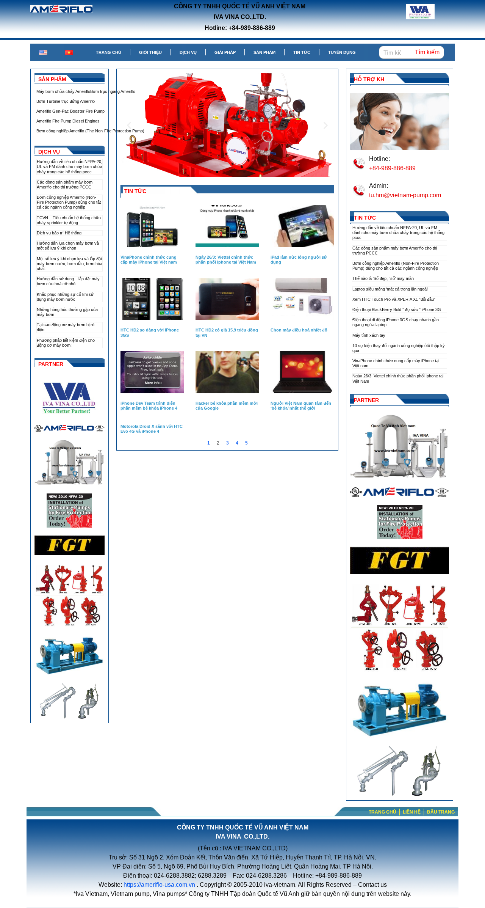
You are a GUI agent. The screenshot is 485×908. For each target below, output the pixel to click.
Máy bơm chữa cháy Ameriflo (63, 91)
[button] (210, 172)
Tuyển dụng (342, 52)
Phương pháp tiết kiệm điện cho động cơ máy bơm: (66, 342)
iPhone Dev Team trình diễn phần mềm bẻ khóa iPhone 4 (148, 405)
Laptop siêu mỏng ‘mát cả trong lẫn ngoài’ (390, 289)
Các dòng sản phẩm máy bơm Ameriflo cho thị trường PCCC (64, 184)
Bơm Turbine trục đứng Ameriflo (65, 101)
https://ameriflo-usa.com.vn (159, 884)
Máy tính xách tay (368, 335)
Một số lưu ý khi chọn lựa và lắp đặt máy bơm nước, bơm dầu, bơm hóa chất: (69, 263)
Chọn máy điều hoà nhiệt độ (299, 330)
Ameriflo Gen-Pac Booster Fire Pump (70, 111)
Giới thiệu (150, 52)
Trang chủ (108, 52)
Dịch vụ (188, 52)
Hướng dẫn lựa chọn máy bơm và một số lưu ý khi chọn (68, 245)
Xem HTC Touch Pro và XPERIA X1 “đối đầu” (393, 299)
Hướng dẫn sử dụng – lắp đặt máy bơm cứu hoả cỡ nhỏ (68, 281)
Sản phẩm (264, 52)
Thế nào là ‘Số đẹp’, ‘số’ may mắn (383, 278)
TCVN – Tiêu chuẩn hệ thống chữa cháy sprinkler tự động (69, 220)
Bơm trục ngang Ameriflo (112, 91)
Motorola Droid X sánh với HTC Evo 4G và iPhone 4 (151, 429)
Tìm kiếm (427, 52)
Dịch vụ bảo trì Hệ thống (59, 233)
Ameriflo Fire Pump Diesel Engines (68, 121)
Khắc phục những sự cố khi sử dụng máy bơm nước (65, 297)
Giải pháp (225, 52)
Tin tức (301, 52)
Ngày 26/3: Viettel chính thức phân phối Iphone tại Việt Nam (226, 259)
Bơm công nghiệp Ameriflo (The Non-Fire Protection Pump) (90, 131)
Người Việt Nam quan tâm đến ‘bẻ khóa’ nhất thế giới (301, 405)
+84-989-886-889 (392, 168)
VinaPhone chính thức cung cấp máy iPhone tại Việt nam (148, 259)
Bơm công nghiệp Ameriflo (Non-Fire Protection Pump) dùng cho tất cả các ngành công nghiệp (69, 202)
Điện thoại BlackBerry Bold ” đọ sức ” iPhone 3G (396, 309)
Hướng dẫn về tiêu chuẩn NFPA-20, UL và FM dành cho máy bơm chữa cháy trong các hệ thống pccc (69, 166)
